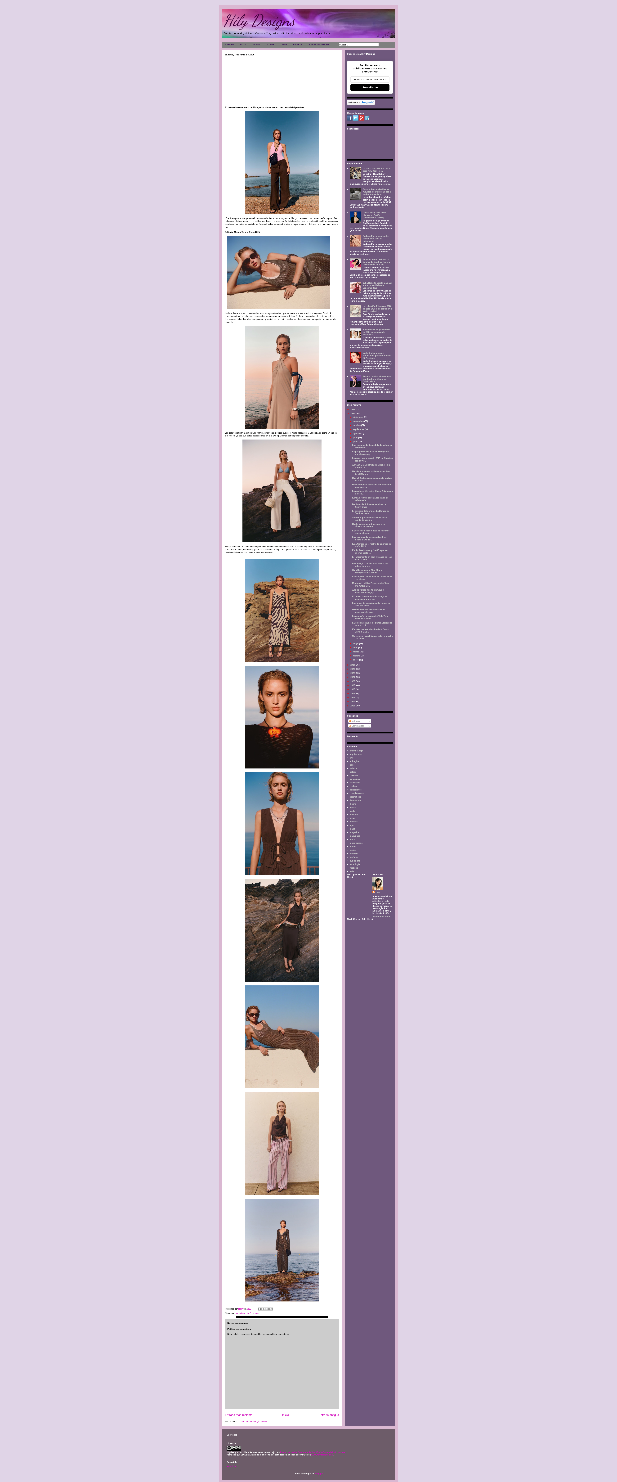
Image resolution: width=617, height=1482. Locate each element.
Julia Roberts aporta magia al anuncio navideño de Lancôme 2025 (377, 285)
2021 (353, 677)
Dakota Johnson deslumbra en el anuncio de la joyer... (368, 610)
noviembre (358, 421)
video (352, 871)
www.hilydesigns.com (322, 1455)
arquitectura (356, 754)
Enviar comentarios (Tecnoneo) (252, 1421)
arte (351, 758)
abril (355, 647)
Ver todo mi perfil (381, 916)
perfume (354, 857)
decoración (355, 800)
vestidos (354, 868)
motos (353, 846)
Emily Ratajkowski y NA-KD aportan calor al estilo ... (370, 551)
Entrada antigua (329, 1415)
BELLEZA (297, 45)
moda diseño (356, 843)
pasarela (354, 853)
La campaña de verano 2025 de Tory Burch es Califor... (370, 617)
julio (355, 437)
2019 (353, 685)
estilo (352, 811)
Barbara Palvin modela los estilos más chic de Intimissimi (376, 238)
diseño (249, 1313)
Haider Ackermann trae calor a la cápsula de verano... (368, 525)
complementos (357, 793)
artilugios (354, 761)
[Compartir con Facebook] (268, 1309)
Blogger (319, 1473)
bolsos (353, 772)
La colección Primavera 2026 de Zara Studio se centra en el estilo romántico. (378, 308)
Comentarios (357, 726)
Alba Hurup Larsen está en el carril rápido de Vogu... (369, 518)
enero (356, 660)
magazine (354, 832)
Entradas (355, 721)
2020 (353, 681)
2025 (353, 413)
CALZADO (270, 45)
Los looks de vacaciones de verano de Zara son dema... (371, 604)
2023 (353, 669)
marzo (356, 652)
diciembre (358, 417)
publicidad (355, 861)
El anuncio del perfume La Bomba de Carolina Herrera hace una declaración (376, 262)
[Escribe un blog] (262, 1309)
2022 (353, 673)
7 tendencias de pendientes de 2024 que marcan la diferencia (376, 332)
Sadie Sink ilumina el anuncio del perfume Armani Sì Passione (377, 355)
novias (353, 850)
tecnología (355, 864)
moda (256, 1313)
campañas (240, 1313)
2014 (353, 706)
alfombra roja (356, 751)
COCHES (256, 45)
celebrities (355, 782)
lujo (351, 825)
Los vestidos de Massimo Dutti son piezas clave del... (369, 538)
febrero (357, 656)
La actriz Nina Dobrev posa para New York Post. (376, 169)
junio (356, 441)
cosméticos (355, 797)
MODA (243, 45)
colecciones (356, 790)
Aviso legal (232, 1466)
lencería (354, 821)
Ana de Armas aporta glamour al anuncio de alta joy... (368, 591)
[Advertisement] (282, 80)
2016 (353, 697)
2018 (353, 689)
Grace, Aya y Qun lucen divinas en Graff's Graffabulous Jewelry (374, 215)
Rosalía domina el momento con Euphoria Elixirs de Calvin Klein (377, 379)
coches (353, 786)
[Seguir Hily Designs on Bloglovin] (361, 104)
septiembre (359, 429)
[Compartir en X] (265, 1309)
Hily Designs (259, 20)
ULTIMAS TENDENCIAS (318, 45)
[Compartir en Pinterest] (271, 1309)
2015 (353, 701)
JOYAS (284, 45)
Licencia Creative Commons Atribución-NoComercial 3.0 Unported (313, 1452)
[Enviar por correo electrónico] (259, 1309)
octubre (357, 425)
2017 (353, 693)
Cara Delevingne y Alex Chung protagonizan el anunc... (367, 571)
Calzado (354, 775)
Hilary (378, 892)
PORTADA (229, 45)
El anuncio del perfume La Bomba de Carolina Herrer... (370, 512)
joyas (352, 818)
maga (352, 829)
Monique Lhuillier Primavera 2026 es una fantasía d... (370, 584)
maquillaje (355, 836)
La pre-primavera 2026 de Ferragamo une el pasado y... (370, 452)
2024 (353, 665)
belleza (353, 768)
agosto (356, 433)
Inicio (285, 1415)
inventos (354, 814)
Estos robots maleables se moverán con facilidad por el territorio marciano (377, 192)
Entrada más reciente (238, 1415)
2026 (353, 409)
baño (352, 765)
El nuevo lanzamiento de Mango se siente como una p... (369, 597)
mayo (356, 643)
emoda (353, 807)
